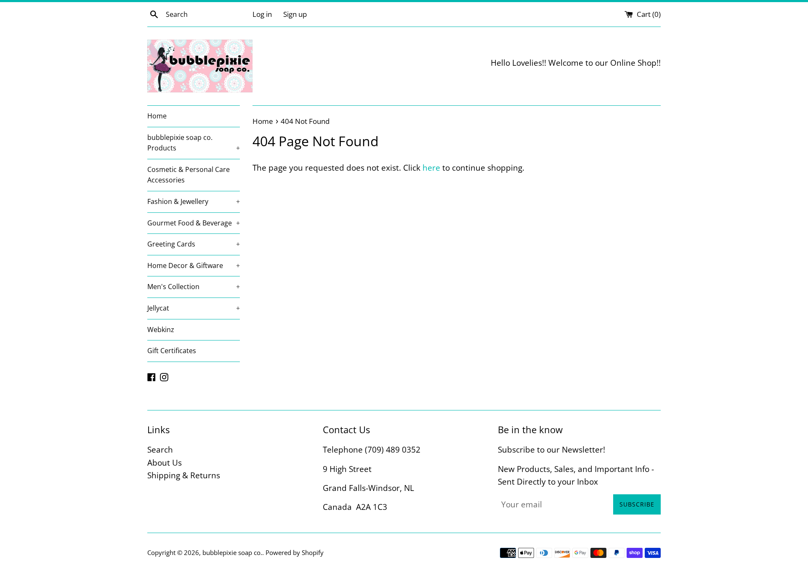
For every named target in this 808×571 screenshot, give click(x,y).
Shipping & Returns (183, 475)
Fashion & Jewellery (193, 201)
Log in (262, 14)
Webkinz (160, 329)
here (431, 167)
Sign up (295, 14)
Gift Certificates (171, 350)
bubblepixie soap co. (232, 552)
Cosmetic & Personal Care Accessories (188, 175)
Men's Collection (193, 286)
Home (157, 116)
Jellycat (193, 308)
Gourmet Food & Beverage (193, 223)
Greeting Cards (193, 244)
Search (160, 449)
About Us (164, 462)
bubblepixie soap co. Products (193, 143)
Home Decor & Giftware (193, 265)
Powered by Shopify (295, 552)
